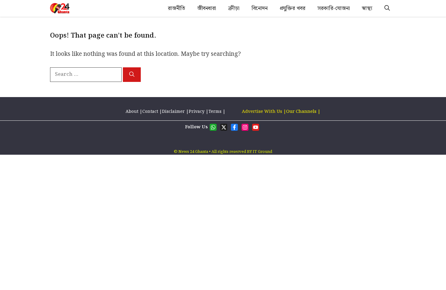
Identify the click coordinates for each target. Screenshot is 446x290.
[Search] (132, 74)
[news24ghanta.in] (59, 8)
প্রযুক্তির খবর (292, 8)
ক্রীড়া (233, 8)
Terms (215, 111)
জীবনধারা (206, 8)
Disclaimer (173, 111)
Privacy (196, 111)
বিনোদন (260, 8)
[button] (387, 8)
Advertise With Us (262, 111)
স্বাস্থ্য (367, 8)
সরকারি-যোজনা (333, 8)
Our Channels (302, 111)
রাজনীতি (176, 8)
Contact (150, 111)
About (133, 111)
